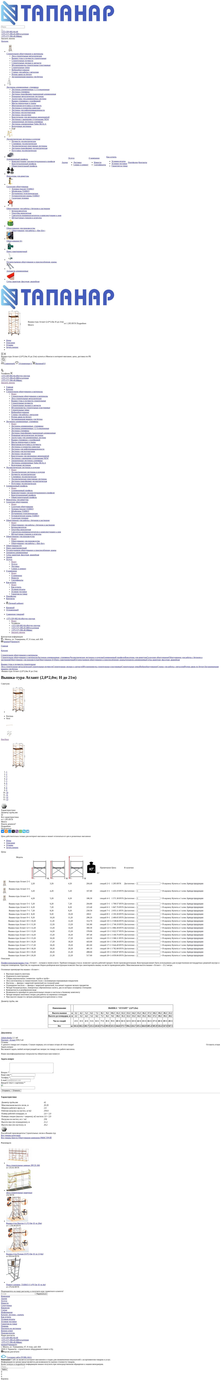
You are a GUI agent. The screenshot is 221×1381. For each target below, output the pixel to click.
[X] (13, 831)
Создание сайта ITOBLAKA (19, 1357)
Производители (8, 1333)
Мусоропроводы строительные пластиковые (102, 667)
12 (7, 797)
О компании (16, 575)
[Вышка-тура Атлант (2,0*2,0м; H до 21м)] (19, 712)
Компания (5, 1296)
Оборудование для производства (25, 541)
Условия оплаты (8, 1319)
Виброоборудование (148, 667)
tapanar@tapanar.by (12, 641)
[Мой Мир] (9, 831)
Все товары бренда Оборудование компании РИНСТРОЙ (26, 1138)
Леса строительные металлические (16, 667)
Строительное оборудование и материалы (29, 396)
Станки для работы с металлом (170, 667)
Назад (13, 394)
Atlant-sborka (6, 1038)
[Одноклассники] (6, 831)
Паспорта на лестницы (11, 1328)
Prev (3, 739)
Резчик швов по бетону (194, 667)
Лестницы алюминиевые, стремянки (27, 426)
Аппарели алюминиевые (136, 660)
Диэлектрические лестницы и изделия (28, 472)
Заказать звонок (8, 383)
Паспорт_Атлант (8, 1040)
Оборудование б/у (46, 660)
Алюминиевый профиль (22, 490)
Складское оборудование (22, 506)
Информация (6, 1312)
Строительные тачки (130, 667)
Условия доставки (9, 1321)
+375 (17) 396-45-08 (15, 34)
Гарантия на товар (9, 1324)
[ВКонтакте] (2, 831)
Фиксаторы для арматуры (136, 657)
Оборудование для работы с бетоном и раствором (33, 525)
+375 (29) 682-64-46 (9, 32)
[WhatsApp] (20, 831)
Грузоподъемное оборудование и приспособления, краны (100, 660)
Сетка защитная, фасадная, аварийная (163, 660)
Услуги (14, 564)
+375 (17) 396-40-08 (11, 36)
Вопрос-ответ (7, 1331)
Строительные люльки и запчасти (68, 667)
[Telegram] (27, 831)
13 (7, 799)
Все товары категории (10, 1135)
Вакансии (5, 1308)
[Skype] (24, 831)
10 (7, 792)
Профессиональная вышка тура (15, 963)
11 (7, 795)
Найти (4, 1369)
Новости (5, 1303)
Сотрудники (6, 1305)
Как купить (16, 587)
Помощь (4, 1326)
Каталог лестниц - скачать (12, 1315)
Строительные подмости (42, 667)
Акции (4, 1298)
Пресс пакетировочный (64, 660)
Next (7, 739)
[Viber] (16, 831)
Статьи (4, 1310)
